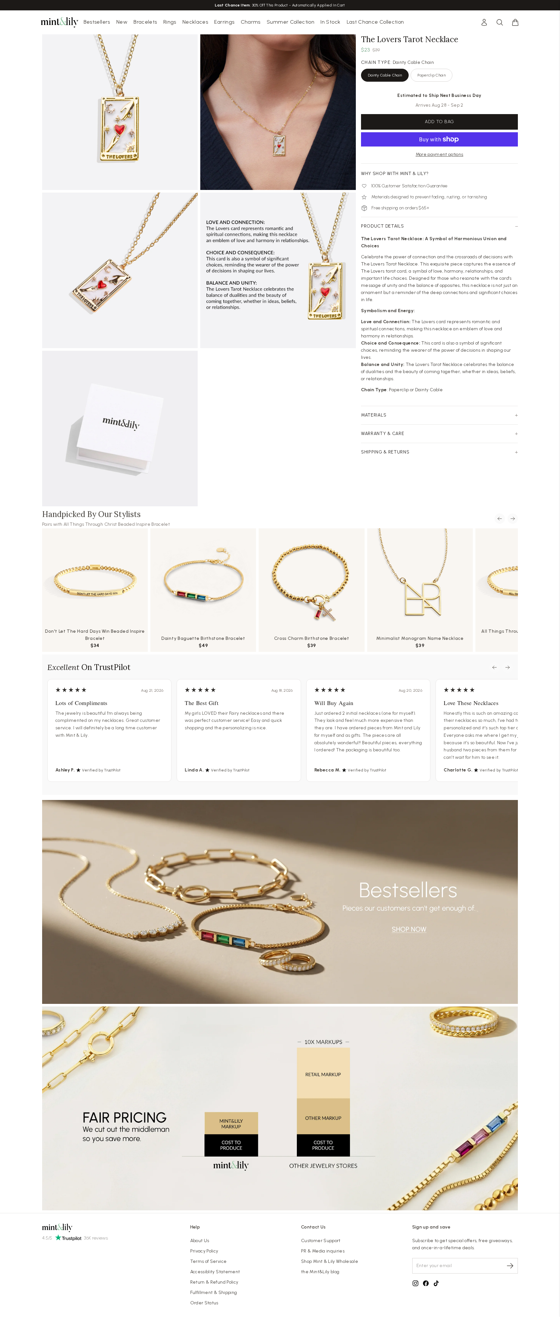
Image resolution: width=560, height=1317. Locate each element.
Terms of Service (208, 1261)
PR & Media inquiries (322, 1251)
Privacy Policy (204, 1251)
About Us (199, 1240)
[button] (515, 22)
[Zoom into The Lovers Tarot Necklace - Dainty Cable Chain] (278, 112)
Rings (169, 22)
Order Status (204, 1303)
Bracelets (145, 22)
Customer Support (321, 1240)
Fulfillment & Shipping (213, 1292)
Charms (251, 22)
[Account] (484, 22)
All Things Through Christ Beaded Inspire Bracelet (117, 524)
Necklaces (195, 22)
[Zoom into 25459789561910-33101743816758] (120, 270)
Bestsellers (97, 22)
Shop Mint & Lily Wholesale (329, 1261)
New (121, 22)
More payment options (439, 154)
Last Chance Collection (375, 22)
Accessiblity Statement (215, 1272)
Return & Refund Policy (214, 1282)
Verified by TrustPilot (101, 770)
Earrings (224, 22)
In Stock (330, 22)
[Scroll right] (513, 518)
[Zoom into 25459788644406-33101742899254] (120, 112)
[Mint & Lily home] (59, 22)
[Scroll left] (500, 518)
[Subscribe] (510, 1266)
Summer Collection (290, 22)
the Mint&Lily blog (320, 1272)
